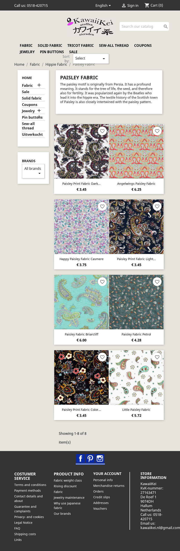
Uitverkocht (32, 134)
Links (18, 540)
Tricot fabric (80, 45)
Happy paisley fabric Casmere (81, 259)
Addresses (101, 503)
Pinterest (90, 458)
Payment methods (27, 490)
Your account (107, 473)
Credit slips (101, 497)
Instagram (99, 458)
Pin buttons (52, 51)
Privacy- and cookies (29, 517)
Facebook (80, 458)
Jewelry (27, 51)
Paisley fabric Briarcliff (81, 334)
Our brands (62, 513)
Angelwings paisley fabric (136, 183)
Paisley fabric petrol (136, 334)
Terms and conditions (30, 485)
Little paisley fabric (136, 410)
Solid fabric (50, 45)
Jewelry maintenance (69, 497)
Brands (28, 161)
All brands (33, 171)
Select (90, 58)
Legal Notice (23, 522)
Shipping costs (25, 534)
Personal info (103, 480)
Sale (73, 51)
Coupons (143, 45)
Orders (98, 491)
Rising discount (65, 486)
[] (167, 29)
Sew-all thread (114, 45)
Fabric (26, 45)
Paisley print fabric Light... (136, 259)
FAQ (17, 528)
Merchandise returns (108, 486)
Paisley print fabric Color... (81, 410)
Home (27, 78)
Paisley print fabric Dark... (81, 183)
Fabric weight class (68, 480)
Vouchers (100, 508)
